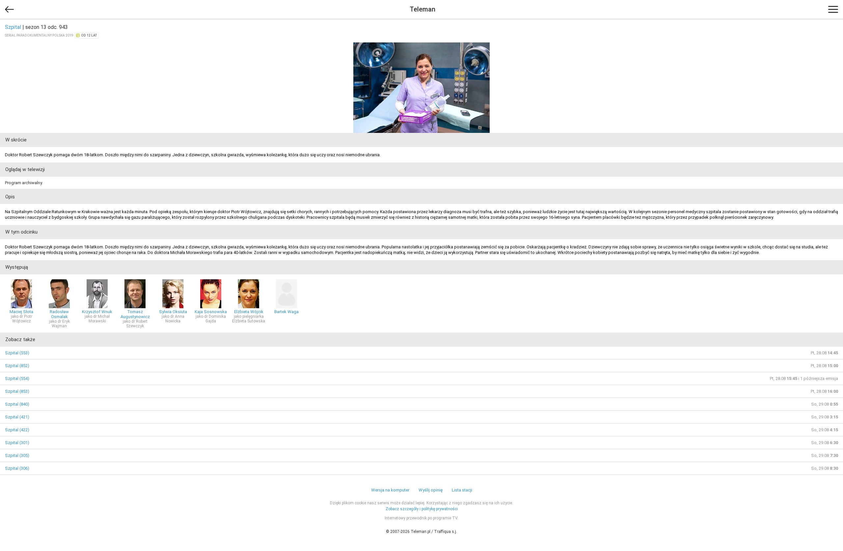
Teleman (422, 9)
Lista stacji (462, 490)
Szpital (13, 27)
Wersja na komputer (390, 490)
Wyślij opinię (431, 490)
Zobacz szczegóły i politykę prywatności (422, 509)
